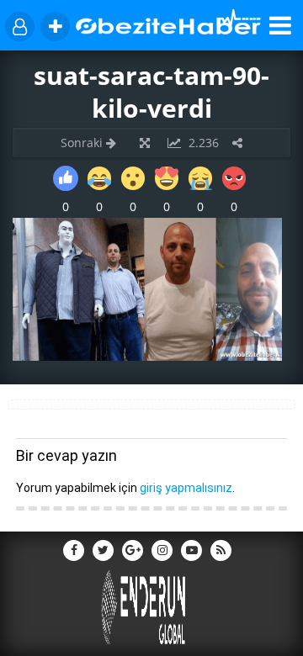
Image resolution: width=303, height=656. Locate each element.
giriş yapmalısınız (186, 488)
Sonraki (83, 143)
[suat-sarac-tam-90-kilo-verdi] (147, 356)
